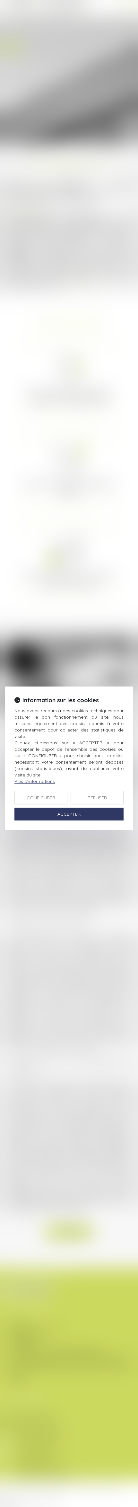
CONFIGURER (41, 798)
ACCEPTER (69, 814)
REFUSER (97, 798)
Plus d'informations (34, 781)
